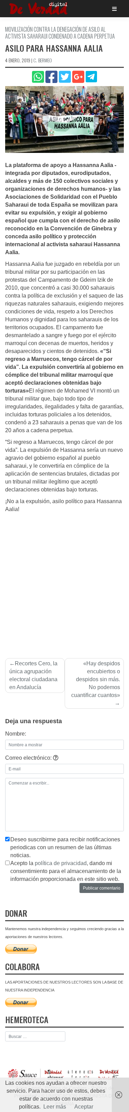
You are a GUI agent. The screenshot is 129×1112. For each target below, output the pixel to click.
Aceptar (83, 1107)
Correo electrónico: (29, 758)
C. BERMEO (42, 60)
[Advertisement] (64, 581)
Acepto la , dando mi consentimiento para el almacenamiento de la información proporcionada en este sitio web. (65, 871)
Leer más (54, 1107)
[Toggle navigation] (114, 8)
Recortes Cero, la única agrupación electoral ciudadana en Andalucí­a (33, 675)
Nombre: (15, 734)
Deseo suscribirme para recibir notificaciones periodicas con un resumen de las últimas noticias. (65, 847)
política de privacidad (61, 863)
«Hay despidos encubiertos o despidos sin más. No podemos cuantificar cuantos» (95, 679)
